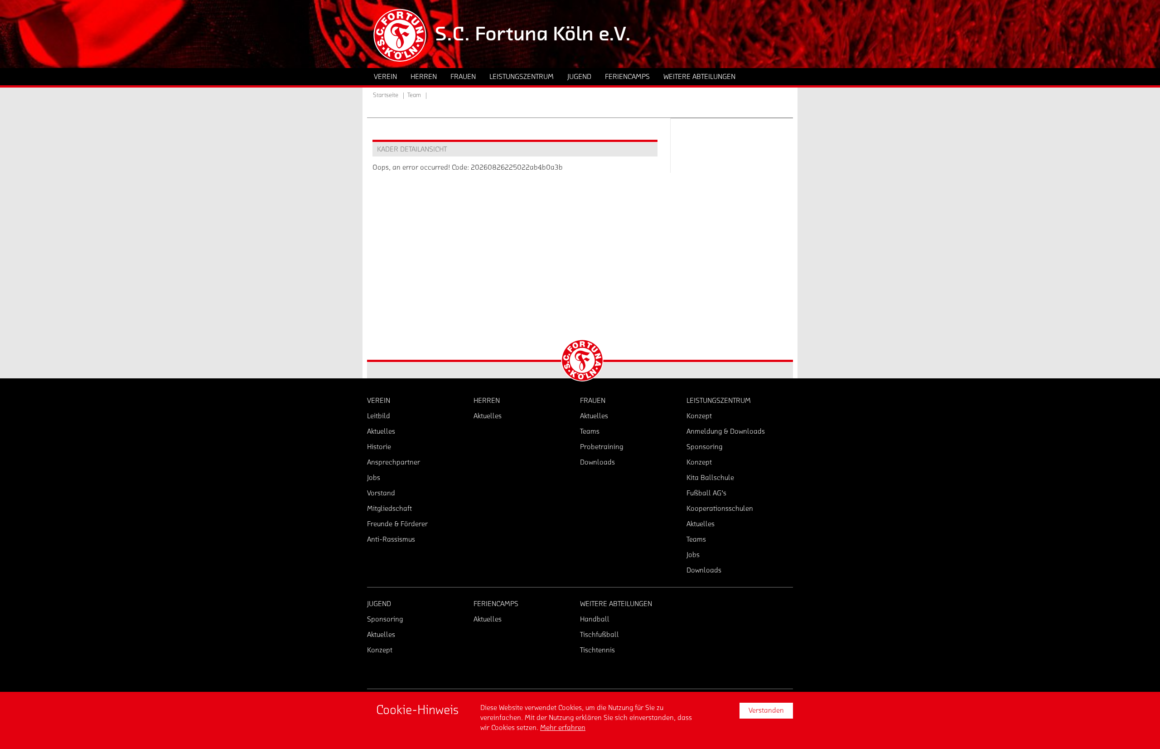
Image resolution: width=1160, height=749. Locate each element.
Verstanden (766, 710)
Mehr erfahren (562, 727)
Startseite (385, 95)
